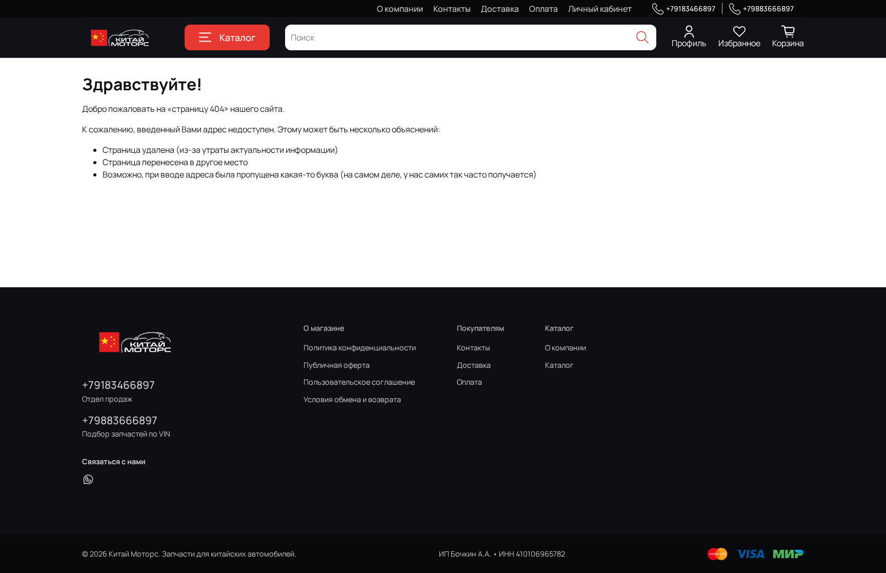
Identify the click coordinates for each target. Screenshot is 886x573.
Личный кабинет (600, 8)
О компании (400, 8)
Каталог (237, 37)
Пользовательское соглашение (359, 382)
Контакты (452, 8)
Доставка (500, 8)
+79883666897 (768, 8)
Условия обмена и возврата (352, 399)
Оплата (543, 8)
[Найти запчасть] (642, 37)
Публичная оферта (337, 365)
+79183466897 (690, 8)
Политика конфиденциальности (360, 347)
